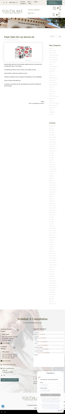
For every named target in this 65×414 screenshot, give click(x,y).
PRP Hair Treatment (53, 96)
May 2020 (51, 274)
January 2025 (52, 166)
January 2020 (52, 283)
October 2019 (52, 289)
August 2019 (52, 292)
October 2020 (52, 262)
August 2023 (52, 194)
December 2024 (52, 169)
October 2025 (52, 146)
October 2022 (52, 210)
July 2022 (51, 217)
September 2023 (53, 192)
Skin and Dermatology (54, 103)
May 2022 (51, 221)
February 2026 (52, 137)
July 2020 (51, 269)
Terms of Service (36, 372)
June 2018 (51, 296)
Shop (29, 3)
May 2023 (51, 196)
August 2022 (52, 214)
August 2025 (52, 151)
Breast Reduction (53, 57)
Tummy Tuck (52, 107)
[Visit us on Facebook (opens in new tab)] (4, 3)
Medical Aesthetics (53, 77)
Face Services (52, 62)
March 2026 (52, 135)
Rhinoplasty (52, 98)
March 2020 (52, 278)
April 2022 (51, 223)
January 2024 (52, 185)
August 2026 (52, 125)
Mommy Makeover (53, 84)
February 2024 (52, 182)
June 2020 (51, 271)
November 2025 (52, 144)
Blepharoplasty (52, 50)
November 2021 (52, 233)
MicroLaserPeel (52, 82)
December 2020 (52, 258)
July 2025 (51, 153)
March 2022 (52, 226)
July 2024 (51, 173)
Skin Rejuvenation (53, 105)
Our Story (22, 1)
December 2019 (52, 285)
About (28, 1)
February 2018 (52, 303)
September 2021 (53, 237)
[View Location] (10, 2)
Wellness (51, 114)
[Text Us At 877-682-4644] (8, 365)
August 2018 (52, 294)
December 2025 (52, 141)
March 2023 (52, 201)
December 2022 (52, 207)
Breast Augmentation (54, 55)
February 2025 (52, 164)
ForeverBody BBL (53, 66)
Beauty (50, 48)
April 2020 (51, 276)
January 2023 (52, 205)
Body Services (52, 52)
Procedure (51, 93)
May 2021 (51, 246)
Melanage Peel (52, 80)
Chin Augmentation (53, 59)
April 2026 (51, 132)
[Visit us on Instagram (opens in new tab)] (7, 3)
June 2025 (51, 155)
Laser (50, 73)
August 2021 (52, 239)
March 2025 (52, 162)
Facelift (50, 64)
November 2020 (52, 260)
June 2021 (51, 244)
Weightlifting (52, 112)
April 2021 (51, 248)
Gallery (36, 1)
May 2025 (51, 157)
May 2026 (51, 130)
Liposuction (51, 75)
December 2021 (52, 230)
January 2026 (52, 139)
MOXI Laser (52, 87)
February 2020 (52, 280)
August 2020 (52, 267)
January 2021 (52, 255)
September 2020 (53, 264)
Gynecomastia (52, 68)
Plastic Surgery (52, 91)
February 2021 (52, 253)
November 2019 (52, 287)
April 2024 (51, 180)
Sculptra (51, 100)
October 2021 (52, 235)
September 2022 (53, 212)
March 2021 (52, 251)
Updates (51, 109)
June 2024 (51, 176)
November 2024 (52, 171)
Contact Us (23, 3)
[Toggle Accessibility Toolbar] (2, 406)
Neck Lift (51, 89)
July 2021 (51, 242)
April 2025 (51, 160)
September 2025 (53, 148)
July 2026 (51, 128)
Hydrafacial (51, 71)
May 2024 (51, 178)
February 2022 (52, 228)
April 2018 (51, 301)
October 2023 (52, 189)
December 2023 (52, 187)
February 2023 (52, 203)
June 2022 (51, 219)
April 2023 (51, 198)
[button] (31, 2)
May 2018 (51, 299)
